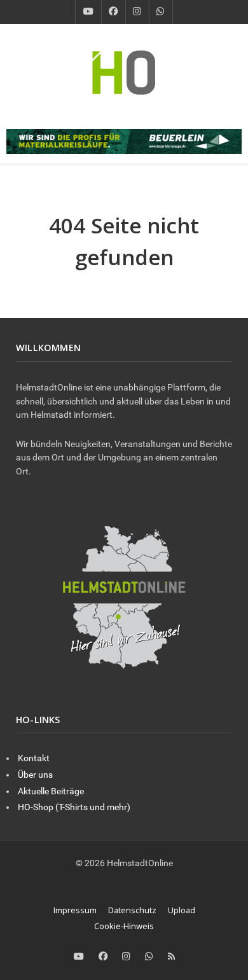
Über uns (35, 775)
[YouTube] (88, 12)
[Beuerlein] (124, 140)
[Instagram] (137, 12)
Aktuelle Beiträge (51, 791)
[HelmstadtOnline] (124, 72)
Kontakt (34, 758)
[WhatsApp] (161, 12)
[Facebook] (113, 12)
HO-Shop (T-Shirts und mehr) (74, 807)
